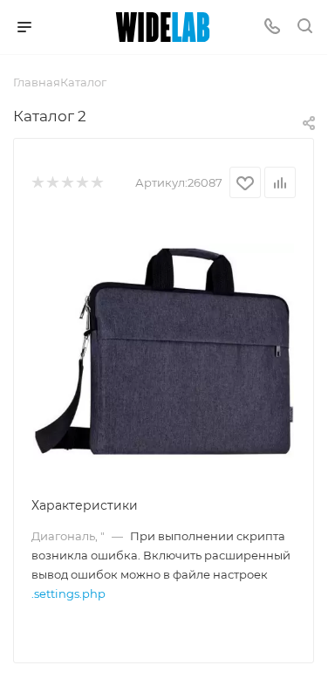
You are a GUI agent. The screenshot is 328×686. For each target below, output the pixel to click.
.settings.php (68, 593)
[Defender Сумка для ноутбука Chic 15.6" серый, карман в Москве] (164, 350)
